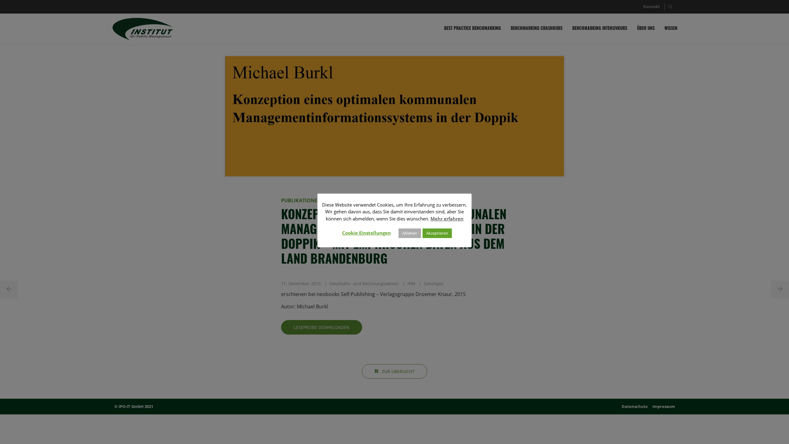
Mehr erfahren (447, 219)
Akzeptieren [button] (437, 233)
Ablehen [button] (409, 233)
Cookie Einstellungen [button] (366, 233)
